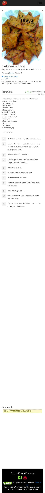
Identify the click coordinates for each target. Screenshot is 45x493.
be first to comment (10, 76)
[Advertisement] (22, 306)
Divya (11, 73)
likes (6, 78)
